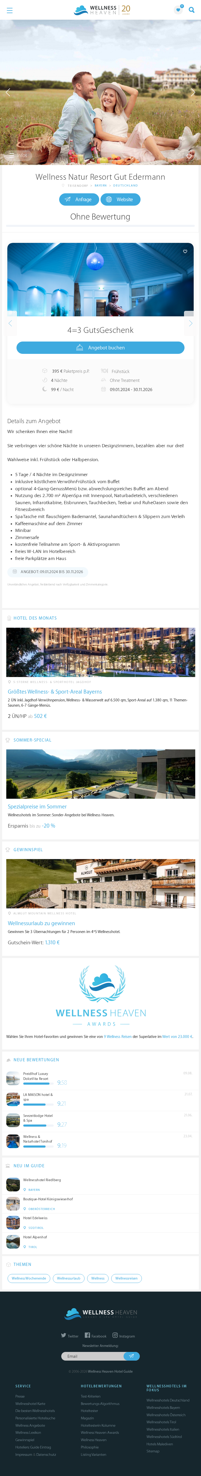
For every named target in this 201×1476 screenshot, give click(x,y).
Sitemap (153, 1451)
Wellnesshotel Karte (30, 1404)
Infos (21, 155)
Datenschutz (46, 1454)
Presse (20, 1396)
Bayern (101, 185)
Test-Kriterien (90, 1396)
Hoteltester (89, 1411)
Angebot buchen (106, 348)
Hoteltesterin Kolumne (98, 1425)
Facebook (98, 1336)
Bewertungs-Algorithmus (100, 1404)
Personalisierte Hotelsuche (35, 1418)
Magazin (87, 1418)
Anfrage (83, 200)
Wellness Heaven (94, 1440)
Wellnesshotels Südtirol (164, 1437)
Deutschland (125, 185)
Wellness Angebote (30, 1425)
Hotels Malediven (160, 1444)
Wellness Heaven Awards (100, 1432)
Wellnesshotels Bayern (163, 1407)
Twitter (73, 1336)
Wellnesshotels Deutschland (168, 1400)
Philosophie (90, 1447)
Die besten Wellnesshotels (35, 1411)
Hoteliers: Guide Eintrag (33, 1447)
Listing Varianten (93, 1454)
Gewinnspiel (24, 1440)
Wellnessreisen (126, 1278)
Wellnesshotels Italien (163, 1429)
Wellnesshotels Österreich (166, 1415)
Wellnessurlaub (68, 1278)
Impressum (23, 1454)
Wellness (97, 1278)
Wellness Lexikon (28, 1432)
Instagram (127, 1336)
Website (125, 200)
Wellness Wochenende (29, 1278)
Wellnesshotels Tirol (161, 1422)
